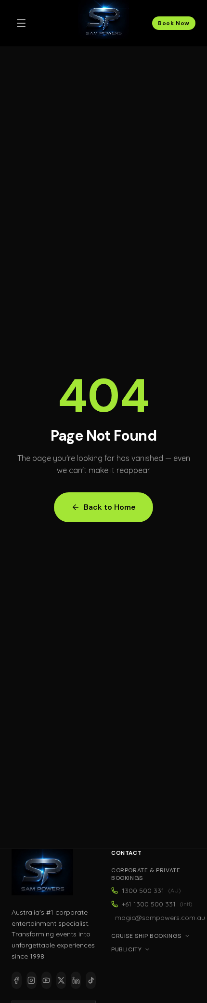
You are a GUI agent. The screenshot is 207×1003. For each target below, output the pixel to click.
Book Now (174, 23)
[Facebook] (17, 980)
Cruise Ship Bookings (146, 936)
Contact (126, 853)
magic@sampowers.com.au (155, 917)
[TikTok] (91, 980)
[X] (61, 980)
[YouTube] (46, 980)
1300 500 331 (151, 890)
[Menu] (21, 23)
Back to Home (110, 507)
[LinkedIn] (76, 980)
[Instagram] (31, 980)
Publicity (126, 949)
